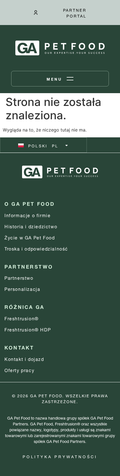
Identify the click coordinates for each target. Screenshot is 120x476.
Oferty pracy (19, 369)
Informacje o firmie (27, 214)
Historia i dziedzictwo (30, 226)
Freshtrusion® (21, 318)
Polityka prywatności (60, 456)
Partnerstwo (18, 277)
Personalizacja (22, 288)
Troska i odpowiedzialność (36, 248)
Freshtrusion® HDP (27, 329)
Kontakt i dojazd (24, 358)
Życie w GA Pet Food (29, 237)
